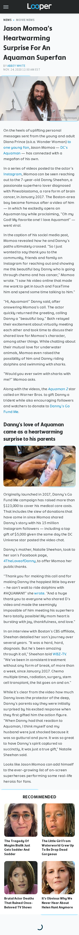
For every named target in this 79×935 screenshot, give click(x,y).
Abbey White (16, 66)
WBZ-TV (59, 654)
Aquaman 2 (58, 388)
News (7, 20)
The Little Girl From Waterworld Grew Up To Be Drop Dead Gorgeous (58, 847)
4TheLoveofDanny (19, 560)
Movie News (25, 20)
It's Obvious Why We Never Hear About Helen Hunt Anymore (57, 902)
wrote (39, 593)
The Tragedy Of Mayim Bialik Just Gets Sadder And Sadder (17, 847)
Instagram (12, 174)
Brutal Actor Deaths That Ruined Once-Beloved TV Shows (19, 902)
